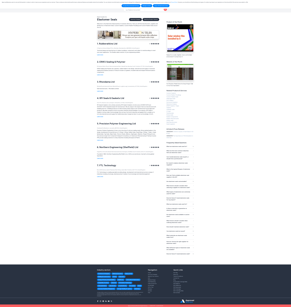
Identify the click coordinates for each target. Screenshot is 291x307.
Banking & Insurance (117, 273)
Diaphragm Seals (170, 98)
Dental (114, 276)
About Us (175, 274)
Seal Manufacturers (171, 122)
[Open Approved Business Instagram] (100, 301)
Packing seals (170, 113)
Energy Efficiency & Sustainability (106, 279)
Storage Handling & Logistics (124, 288)
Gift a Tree (150, 287)
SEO (149, 278)
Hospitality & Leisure (103, 282)
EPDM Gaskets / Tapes (172, 106)
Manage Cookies (147, 5)
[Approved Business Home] (187, 301)
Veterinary (137, 288)
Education (121, 276)
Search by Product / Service (151, 19)
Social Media (151, 285)
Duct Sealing (169, 100)
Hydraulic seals (170, 109)
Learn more (100, 54)
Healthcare (120, 279)
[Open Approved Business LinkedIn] (106, 301)
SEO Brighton (176, 283)
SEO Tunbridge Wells (178, 290)
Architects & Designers (104, 273)
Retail (139, 285)
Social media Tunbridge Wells (180, 281)
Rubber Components (172, 116)
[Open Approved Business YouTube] (108, 301)
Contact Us (176, 278)
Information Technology (125, 282)
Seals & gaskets (170, 124)
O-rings (168, 111)
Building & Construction (104, 276)
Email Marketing (152, 281)
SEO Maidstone (177, 285)
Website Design (152, 280)
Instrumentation (102, 285)
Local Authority (122, 285)
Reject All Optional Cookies (161, 5)
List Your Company (152, 274)
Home (149, 272)
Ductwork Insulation (172, 102)
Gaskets (168, 107)
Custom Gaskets (171, 93)
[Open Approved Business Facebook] (98, 301)
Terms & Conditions (178, 276)
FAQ (149, 292)
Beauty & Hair (128, 273)
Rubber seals (169, 120)
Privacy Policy (174, 2)
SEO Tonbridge (177, 289)
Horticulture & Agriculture (132, 279)
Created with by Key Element (156, 305)
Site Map (175, 272)
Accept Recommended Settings (131, 5)
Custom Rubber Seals (172, 96)
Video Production (152, 283)
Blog (174, 280)
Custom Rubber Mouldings (173, 95)
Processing (132, 285)
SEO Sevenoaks (177, 287)
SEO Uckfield (176, 292)
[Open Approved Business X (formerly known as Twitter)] (111, 301)
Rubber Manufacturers (172, 118)
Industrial (113, 282)
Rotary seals (169, 115)
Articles (150, 290)
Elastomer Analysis (171, 104)
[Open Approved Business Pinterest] (103, 301)
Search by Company (135, 19)
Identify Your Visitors (153, 276)
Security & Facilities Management (106, 288)
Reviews (150, 289)
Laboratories (112, 285)
